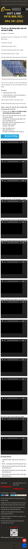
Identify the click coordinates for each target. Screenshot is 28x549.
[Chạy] (2, 142)
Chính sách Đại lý (23, 1)
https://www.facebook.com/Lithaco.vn (14, 131)
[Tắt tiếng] (23, 142)
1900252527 (18, 489)
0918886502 (6, 487)
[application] (14, 151)
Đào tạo (11, 4)
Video (9, 4)
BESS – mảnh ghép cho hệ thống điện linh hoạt (14, 464)
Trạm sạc (2, 4)
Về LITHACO (3, 1)
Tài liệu (6, 4)
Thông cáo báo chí (17, 1)
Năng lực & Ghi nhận (9, 1)
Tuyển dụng (25, 4)
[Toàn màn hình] (25, 142)
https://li (7, 130)
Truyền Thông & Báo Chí (18, 4)
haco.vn (12, 130)
